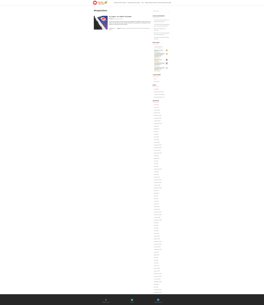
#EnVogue (123, 28)
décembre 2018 (157, 273)
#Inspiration (128, 28)
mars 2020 (156, 233)
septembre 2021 (158, 187)
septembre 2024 (158, 123)
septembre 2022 (158, 169)
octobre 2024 (157, 120)
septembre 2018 (158, 281)
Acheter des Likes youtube (134, 2)
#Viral (110, 29)
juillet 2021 (156, 193)
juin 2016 (156, 287)
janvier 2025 (157, 112)
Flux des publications (159, 91)
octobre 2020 (157, 217)
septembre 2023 (158, 153)
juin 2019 (156, 257)
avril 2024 (156, 137)
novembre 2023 (157, 147)
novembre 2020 (157, 214)
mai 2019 (156, 260)
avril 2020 (156, 230)
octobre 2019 (157, 246)
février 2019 (157, 268)
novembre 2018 (157, 276)
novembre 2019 (157, 244)
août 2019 (156, 252)
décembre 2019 (157, 241)
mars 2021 (156, 204)
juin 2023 (156, 161)
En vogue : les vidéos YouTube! (120, 16)
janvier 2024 (157, 142)
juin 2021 (156, 195)
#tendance (140, 28)
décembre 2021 (157, 179)
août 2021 (156, 190)
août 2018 (156, 284)
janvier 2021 (157, 209)
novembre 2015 (157, 289)
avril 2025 (156, 104)
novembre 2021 (157, 182)
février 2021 (157, 206)
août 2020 (156, 222)
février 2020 (157, 236)
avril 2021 (156, 201)
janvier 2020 (157, 238)
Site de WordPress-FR (159, 97)
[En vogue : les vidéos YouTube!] (101, 22)
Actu (142, 2)
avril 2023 (156, 166)
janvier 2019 (157, 271)
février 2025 (157, 110)
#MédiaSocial (134, 28)
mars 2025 (156, 107)
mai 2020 (156, 228)
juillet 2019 (156, 254)
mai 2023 (156, 163)
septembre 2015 (158, 292)
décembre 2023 (157, 145)
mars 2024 (156, 139)
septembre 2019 (158, 249)
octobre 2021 (157, 185)
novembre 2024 (157, 118)
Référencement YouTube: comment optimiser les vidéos (158, 2)
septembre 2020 (158, 220)
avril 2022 (156, 171)
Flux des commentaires (159, 94)
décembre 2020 (157, 212)
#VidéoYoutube (146, 28)
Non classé (156, 81)
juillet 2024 (156, 128)
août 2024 (156, 126)
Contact (132, 302)
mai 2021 (156, 198)
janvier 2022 (157, 177)
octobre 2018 (157, 279)
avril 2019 (156, 262)
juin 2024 (156, 131)
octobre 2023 (157, 150)
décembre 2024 (157, 115)
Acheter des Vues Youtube (120, 2)
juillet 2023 (156, 158)
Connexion (156, 89)
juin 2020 (156, 225)
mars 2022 (156, 174)
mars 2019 (156, 265)
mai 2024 (156, 134)
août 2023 (156, 155)
